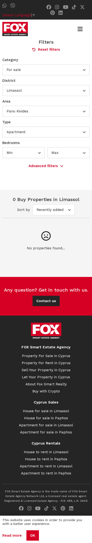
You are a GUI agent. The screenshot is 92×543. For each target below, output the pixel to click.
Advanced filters (43, 166)
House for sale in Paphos (46, 418)
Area (6, 101)
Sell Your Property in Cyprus (46, 370)
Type (6, 122)
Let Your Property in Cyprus (46, 377)
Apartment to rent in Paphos (46, 473)
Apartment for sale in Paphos (46, 432)
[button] (46, 69)
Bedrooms (11, 143)
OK (32, 535)
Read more (12, 535)
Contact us (46, 301)
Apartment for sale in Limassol (46, 425)
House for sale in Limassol (46, 411)
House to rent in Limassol (46, 452)
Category (10, 60)
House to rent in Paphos (46, 459)
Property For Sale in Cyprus (46, 356)
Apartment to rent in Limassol (46, 466)
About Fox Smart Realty (46, 384)
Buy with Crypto (46, 391)
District (9, 80)
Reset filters (49, 49)
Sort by (23, 210)
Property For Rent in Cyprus (46, 363)
